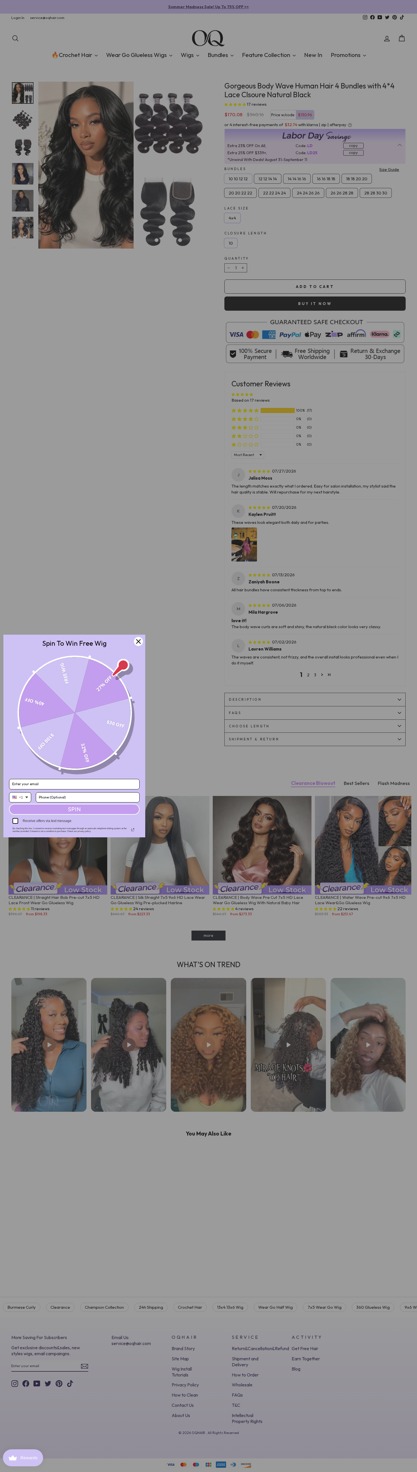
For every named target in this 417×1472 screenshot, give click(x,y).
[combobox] (20, 797)
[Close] (138, 641)
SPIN (74, 809)
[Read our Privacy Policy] (132, 829)
